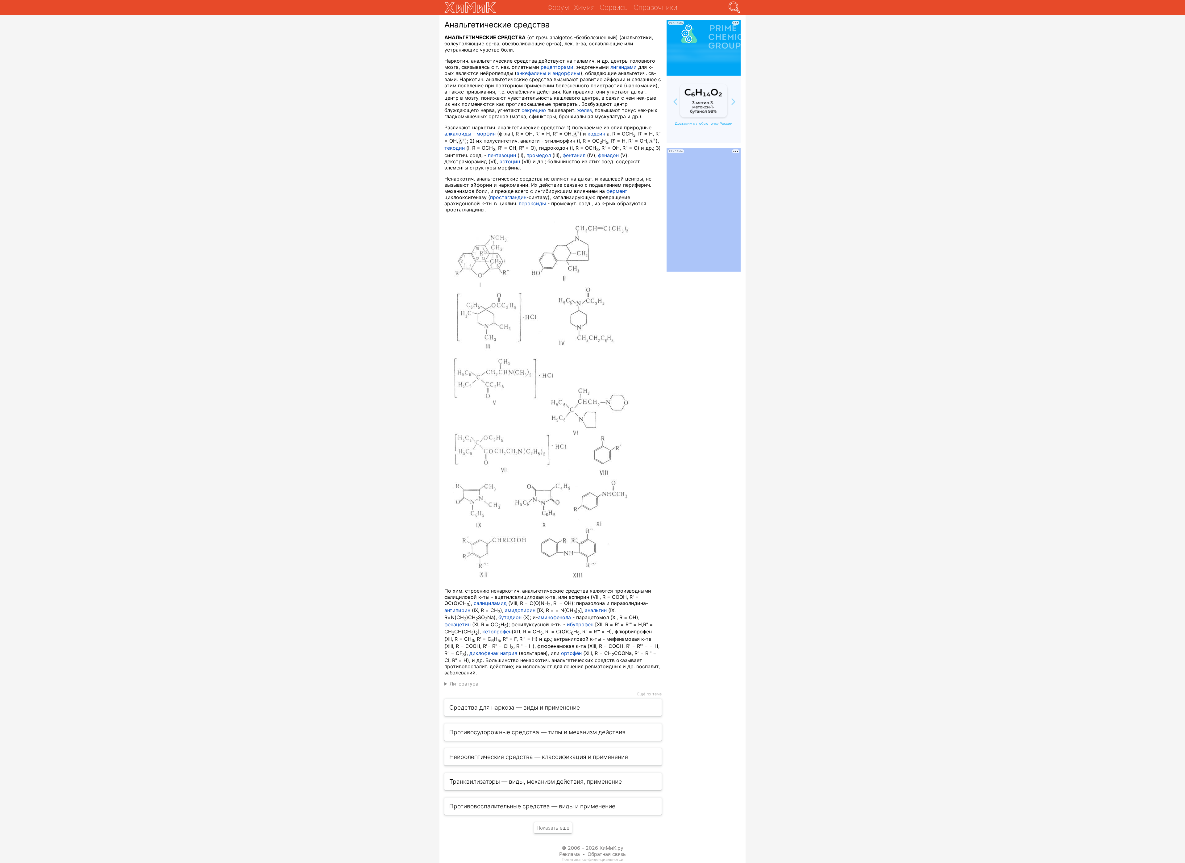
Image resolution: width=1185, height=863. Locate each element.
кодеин (596, 134)
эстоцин (510, 161)
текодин (454, 148)
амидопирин (520, 610)
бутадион (510, 617)
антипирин (457, 610)
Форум (558, 7)
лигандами (623, 67)
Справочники (655, 7)
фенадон (608, 155)
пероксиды (532, 203)
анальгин (596, 610)
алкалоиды (457, 134)
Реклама (569, 854)
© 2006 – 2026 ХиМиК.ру (592, 848)
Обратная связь (607, 854)
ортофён (571, 653)
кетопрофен (497, 631)
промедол (538, 155)
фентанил (574, 155)
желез (584, 110)
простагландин (508, 197)
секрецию (534, 110)
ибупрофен (580, 624)
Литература (464, 684)
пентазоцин (502, 155)
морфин (486, 134)
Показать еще (553, 828)
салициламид (490, 603)
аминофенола (554, 617)
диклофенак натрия (493, 653)
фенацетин (457, 624)
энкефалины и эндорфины (548, 73)
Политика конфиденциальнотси (592, 859)
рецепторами (557, 67)
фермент (616, 191)
